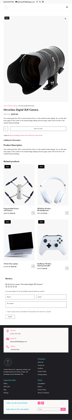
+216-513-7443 (14, 350)
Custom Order (42, 371)
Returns (40, 387)
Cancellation (41, 384)
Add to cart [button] (33, 213)
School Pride (38, 135)
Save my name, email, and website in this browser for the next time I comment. (29, 312)
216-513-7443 (9, 2)
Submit (10, 317)
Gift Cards (7, 387)
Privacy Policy (42, 390)
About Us (40, 362)
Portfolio (40, 368)
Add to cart (38, 129)
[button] (65, 18)
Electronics (32, 135)
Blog (5, 390)
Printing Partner (42, 374)
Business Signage (12, 106)
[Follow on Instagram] (42, 403)
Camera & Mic (24, 135)
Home (5, 106)
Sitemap (6, 393)
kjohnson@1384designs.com (18, 342)
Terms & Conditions (43, 393)
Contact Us (41, 365)
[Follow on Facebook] (39, 403)
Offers (5, 384)
